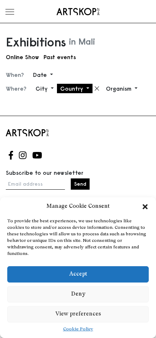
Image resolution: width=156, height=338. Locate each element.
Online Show (22, 57)
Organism (119, 88)
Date (41, 74)
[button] (145, 206)
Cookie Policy (78, 329)
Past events (60, 57)
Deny (78, 294)
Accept (78, 274)
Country (72, 88)
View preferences (78, 314)
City (42, 88)
